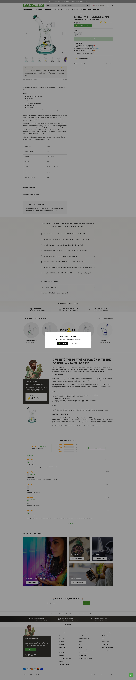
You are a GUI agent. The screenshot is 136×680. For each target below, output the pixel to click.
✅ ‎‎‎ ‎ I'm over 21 (62, 343)
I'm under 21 (74, 343)
